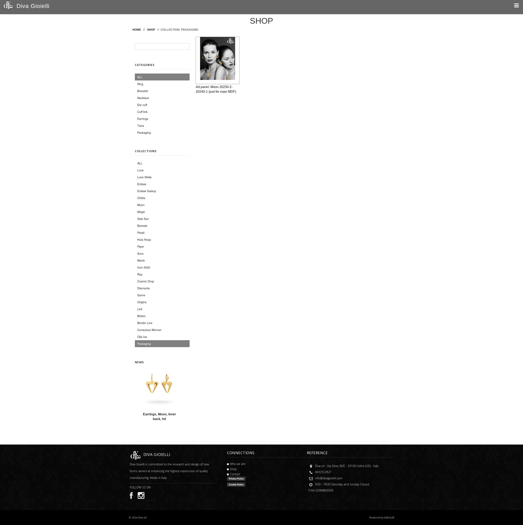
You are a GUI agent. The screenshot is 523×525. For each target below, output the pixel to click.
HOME (136, 29)
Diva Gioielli (33, 6)
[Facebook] (131, 495)
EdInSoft (389, 517)
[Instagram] (139, 495)
